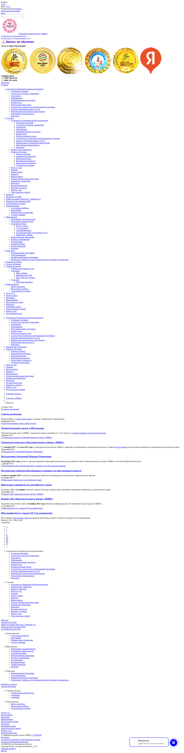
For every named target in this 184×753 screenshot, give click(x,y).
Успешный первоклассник (22, 221)
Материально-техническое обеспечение (28, 111)
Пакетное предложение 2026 (18, 201)
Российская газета (22, 518)
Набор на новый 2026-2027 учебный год (23, 199)
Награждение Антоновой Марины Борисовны (26, 456)
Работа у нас (16, 190)
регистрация (120, 447)
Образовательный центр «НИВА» (24, 36)
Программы (16, 210)
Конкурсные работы (19, 289)
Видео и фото (17, 172)
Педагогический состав (21, 105)
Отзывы (4, 85)
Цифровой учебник (24, 235)
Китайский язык (18, 244)
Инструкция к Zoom (14, 302)
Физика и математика (20, 239)
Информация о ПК (24, 275)
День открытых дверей (16, 309)
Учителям (15, 280)
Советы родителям (11, 414)
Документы (16, 96)
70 (7, 542)
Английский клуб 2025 (16, 203)
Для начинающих (18, 255)
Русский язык (17, 242)
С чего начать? (22, 228)
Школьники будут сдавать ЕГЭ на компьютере (26, 513)
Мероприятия (17, 177)
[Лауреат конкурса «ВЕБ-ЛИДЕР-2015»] (42, 74)
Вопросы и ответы (19, 188)
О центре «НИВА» (14, 398)
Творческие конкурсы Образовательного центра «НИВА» (32, 442)
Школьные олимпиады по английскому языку (26, 484)
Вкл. (15, 9)
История (14, 248)
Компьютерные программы (22, 237)
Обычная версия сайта (10, 11)
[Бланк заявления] (18, 44)
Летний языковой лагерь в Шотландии (22, 428)
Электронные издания (20, 291)
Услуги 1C (10, 293)
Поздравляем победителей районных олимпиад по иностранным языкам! (41, 470)
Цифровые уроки (13, 307)
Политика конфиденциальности (14, 742)
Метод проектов (18, 286)
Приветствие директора (21, 150)
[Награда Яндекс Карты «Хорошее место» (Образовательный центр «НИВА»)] (151, 74)
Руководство (16, 102)
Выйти (4, 751)
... (7, 533)
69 (7, 540)
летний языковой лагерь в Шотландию (88, 433)
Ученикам (15, 271)
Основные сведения (19, 91)
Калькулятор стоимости (26, 163)
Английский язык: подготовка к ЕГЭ (32, 233)
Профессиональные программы (24, 257)
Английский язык (18, 224)
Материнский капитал (25, 161)
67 (7, 536)
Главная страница (13, 394)
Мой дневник (22, 273)
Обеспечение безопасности (22, 114)
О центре (10, 118)
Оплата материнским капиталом (25, 179)
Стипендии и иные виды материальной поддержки (33, 107)
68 (7, 538)
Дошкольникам (12, 206)
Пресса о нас (16, 168)
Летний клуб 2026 (14, 197)
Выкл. (19, 9)
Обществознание (18, 246)
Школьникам (11, 217)
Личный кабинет (8, 749)
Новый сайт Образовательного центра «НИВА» (27, 499)
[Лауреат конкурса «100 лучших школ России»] (14, 74)
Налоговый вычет (23, 159)
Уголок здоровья (18, 215)
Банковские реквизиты (21, 181)
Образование (16, 98)
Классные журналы (24, 282)
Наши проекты (12, 284)
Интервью (10, 298)
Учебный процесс (13, 266)
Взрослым (10, 251)
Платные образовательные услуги (25, 109)
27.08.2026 (37, 735)
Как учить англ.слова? (25, 278)
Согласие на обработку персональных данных (20, 740)
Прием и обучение (19, 152)
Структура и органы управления (25, 94)
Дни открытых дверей (20, 192)
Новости (14, 174)
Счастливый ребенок (20, 208)
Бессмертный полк (19, 186)
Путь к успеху (22, 226)
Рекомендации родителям (22, 212)
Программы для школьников (23, 219)
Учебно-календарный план (22, 269)
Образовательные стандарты (23, 100)
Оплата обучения (13, 264)
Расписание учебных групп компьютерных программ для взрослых (40, 260)
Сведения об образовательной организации (24, 89)
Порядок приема (23, 154)
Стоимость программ (25, 165)
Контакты (5, 83)
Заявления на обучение (26, 156)
